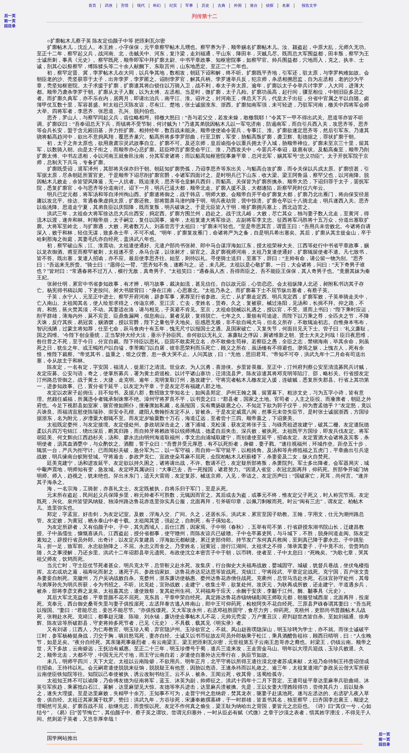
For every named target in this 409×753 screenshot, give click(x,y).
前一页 (10, 21)
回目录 (10, 26)
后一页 (10, 15)
